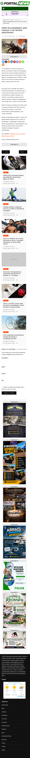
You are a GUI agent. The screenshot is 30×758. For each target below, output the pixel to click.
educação (4, 722)
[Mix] (20, 61)
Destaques (4, 715)
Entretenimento (6, 725)
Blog (3, 708)
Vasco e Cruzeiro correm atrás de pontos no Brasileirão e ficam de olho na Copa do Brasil (13, 305)
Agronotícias (5, 705)
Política (4, 746)
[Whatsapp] (23, 61)
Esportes (23, 36)
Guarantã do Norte (6, 736)
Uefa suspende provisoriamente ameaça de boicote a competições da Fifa (13, 336)
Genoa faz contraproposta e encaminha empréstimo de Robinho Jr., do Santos (12, 273)
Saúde (3, 750)
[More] (3, 64)
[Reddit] (8, 61)
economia (4, 718)
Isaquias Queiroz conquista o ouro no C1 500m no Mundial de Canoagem (13, 208)
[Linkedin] (11, 61)
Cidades (4, 711)
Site (3, 380)
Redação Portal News (10, 181)
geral (3, 732)
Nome (3, 366)
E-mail (4, 373)
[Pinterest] (14, 61)
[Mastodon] (17, 61)
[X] (6, 61)
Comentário (5, 358)
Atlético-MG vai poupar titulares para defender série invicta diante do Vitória (13, 177)
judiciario (4, 739)
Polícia (3, 743)
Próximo (22, 152)
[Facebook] (3, 61)
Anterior (6, 152)
